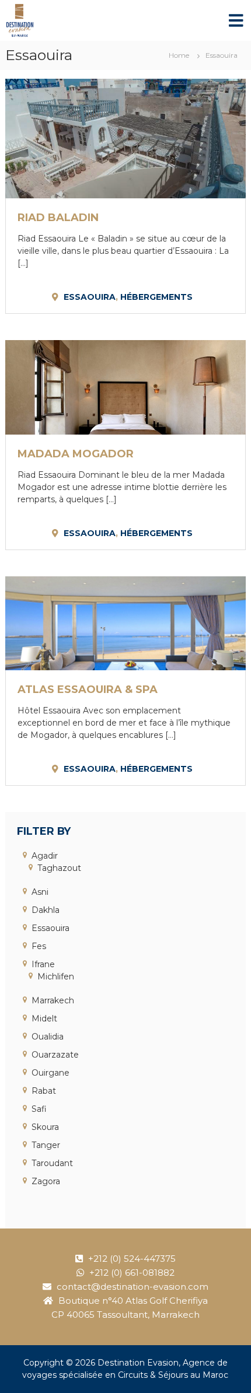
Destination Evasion (138, 1362)
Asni (40, 892)
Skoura (45, 1127)
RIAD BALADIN (58, 217)
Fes (39, 946)
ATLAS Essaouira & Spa (88, 689)
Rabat (44, 1091)
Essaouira (90, 297)
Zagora (46, 1181)
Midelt (44, 1018)
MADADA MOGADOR (76, 453)
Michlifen (55, 976)
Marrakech (53, 1000)
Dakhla (46, 910)
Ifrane (43, 964)
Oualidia (48, 1036)
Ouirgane (50, 1073)
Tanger (46, 1145)
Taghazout (59, 868)
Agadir (45, 855)
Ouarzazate (55, 1054)
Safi (39, 1109)
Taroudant (52, 1163)
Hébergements (156, 297)
